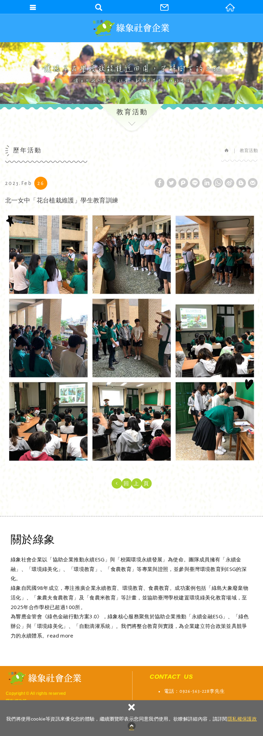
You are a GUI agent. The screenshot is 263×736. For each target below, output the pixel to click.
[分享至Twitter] (171, 183)
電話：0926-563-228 (187, 691)
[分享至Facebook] (159, 183)
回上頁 (138, 483)
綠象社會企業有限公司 (131, 28)
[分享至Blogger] (241, 183)
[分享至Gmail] (253, 183)
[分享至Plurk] (183, 183)
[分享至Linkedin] (207, 183)
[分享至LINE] (195, 183)
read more (60, 635)
